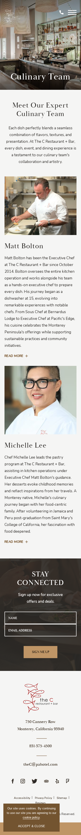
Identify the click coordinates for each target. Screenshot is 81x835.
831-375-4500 (40, 746)
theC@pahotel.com (40, 764)
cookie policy (31, 817)
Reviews (40, 803)
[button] (72, 12)
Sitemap (62, 798)
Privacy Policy (43, 798)
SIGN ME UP (44, 654)
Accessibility (22, 798)
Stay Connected (40, 578)
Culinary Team (41, 77)
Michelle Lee (25, 445)
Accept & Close (31, 826)
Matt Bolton (23, 246)
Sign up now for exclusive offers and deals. (40, 598)
